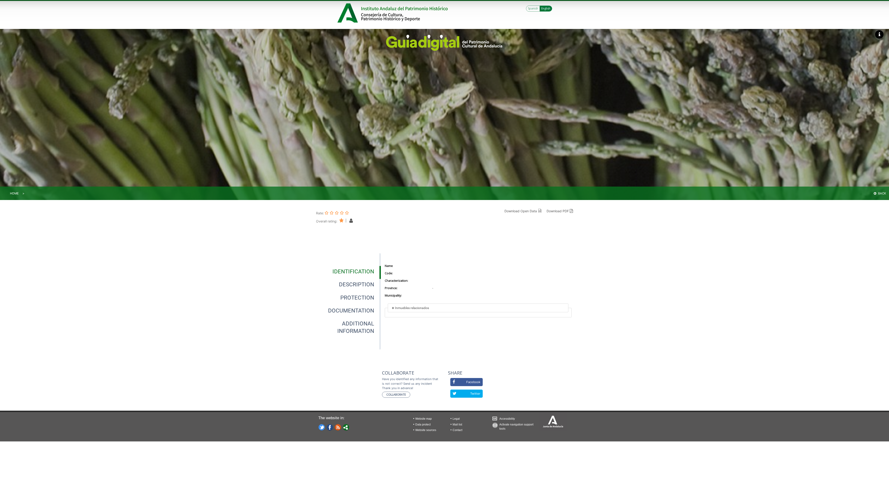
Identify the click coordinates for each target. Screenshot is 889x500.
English (545, 8)
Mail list (457, 424)
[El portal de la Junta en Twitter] (321, 427)
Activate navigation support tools (516, 425)
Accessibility (507, 418)
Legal (456, 418)
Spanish (533, 8)
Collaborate (396, 395)
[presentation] (348, 271)
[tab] (353, 271)
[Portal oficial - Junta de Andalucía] (348, 13)
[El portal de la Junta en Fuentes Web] (338, 427)
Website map (423, 418)
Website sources (425, 430)
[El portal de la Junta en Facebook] (329, 427)
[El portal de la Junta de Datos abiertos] (346, 427)
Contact (457, 430)
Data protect (423, 424)
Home (14, 193)
